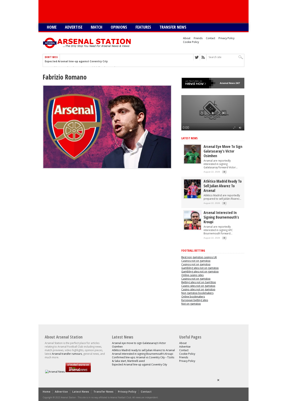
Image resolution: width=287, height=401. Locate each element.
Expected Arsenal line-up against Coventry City (139, 364)
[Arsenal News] (55, 371)
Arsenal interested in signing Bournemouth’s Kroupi (221, 217)
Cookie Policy (191, 42)
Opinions (119, 27)
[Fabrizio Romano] (107, 167)
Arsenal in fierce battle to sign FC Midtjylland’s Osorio (81, 63)
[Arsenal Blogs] (78, 371)
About (186, 38)
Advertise (73, 27)
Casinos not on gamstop (196, 261)
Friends (198, 38)
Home (52, 27)
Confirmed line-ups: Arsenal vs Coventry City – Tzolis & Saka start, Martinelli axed (143, 359)
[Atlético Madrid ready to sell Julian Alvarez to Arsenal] (192, 197)
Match (96, 27)
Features (143, 27)
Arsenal (224, 83)
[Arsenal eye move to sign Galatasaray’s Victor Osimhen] (192, 162)
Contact (210, 38)
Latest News (189, 138)
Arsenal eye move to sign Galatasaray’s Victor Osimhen (223, 151)
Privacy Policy (226, 38)
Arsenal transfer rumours (67, 354)
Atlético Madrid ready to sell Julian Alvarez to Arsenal (223, 186)
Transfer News (172, 27)
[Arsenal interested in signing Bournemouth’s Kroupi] (192, 228)
